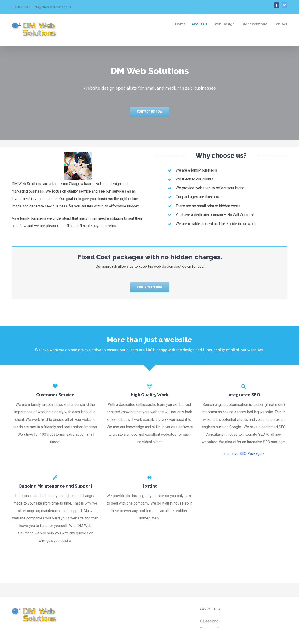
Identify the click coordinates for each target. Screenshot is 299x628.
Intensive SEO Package (242, 453)
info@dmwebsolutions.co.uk (52, 7)
